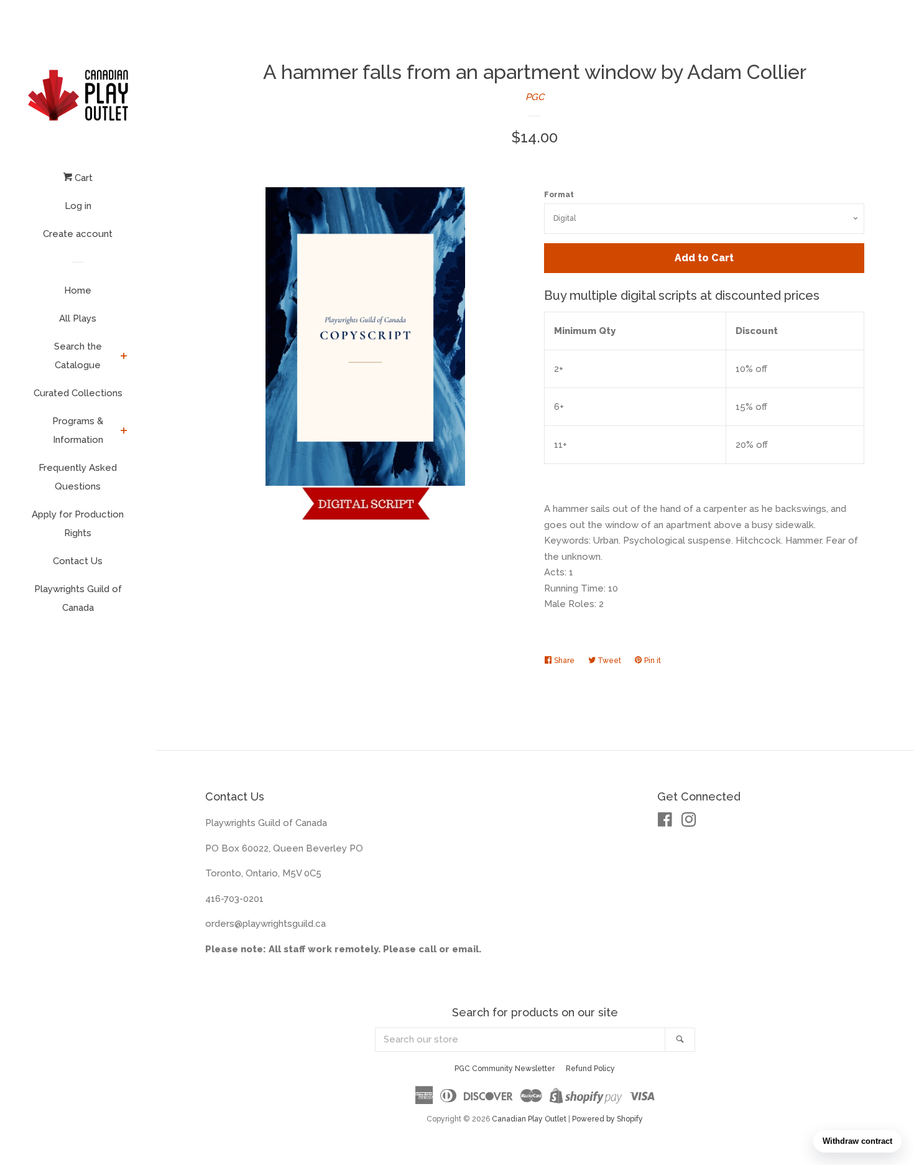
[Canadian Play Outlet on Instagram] (688, 822)
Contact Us (78, 561)
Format (559, 194)
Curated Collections (78, 393)
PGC (534, 97)
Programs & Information (77, 430)
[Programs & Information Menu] (124, 432)
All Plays (77, 318)
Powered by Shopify (607, 1119)
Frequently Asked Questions (78, 477)
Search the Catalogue (78, 356)
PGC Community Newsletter (505, 1068)
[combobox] (520, 1039)
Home (77, 290)
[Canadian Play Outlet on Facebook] (665, 822)
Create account (78, 233)
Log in (78, 205)
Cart (82, 177)
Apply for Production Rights (78, 524)
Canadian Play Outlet (529, 1119)
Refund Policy (590, 1068)
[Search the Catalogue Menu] (124, 357)
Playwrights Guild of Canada (78, 598)
